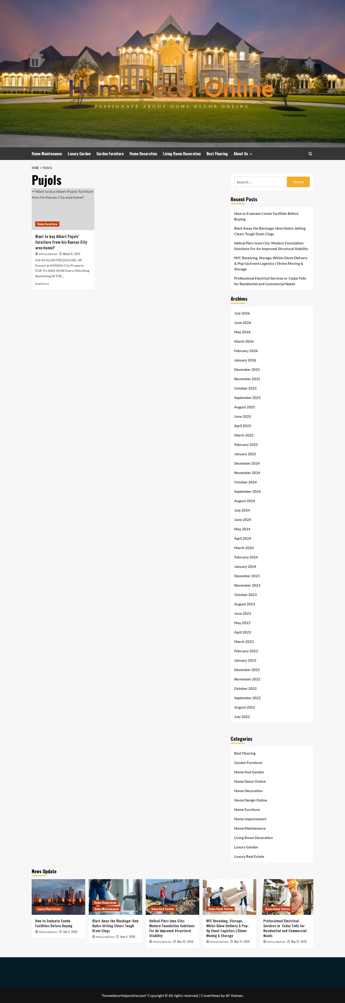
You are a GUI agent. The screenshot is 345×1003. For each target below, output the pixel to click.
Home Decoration (143, 153)
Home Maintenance (47, 153)
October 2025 (245, 388)
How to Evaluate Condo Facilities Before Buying (266, 216)
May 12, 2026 (299, 941)
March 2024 (244, 548)
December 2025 (247, 369)
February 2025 (246, 444)
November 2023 (247, 585)
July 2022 (242, 716)
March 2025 (244, 435)
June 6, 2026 (127, 936)
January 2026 (245, 360)
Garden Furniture (110, 153)
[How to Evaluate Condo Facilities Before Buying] (58, 897)
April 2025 (242, 426)
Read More (42, 283)
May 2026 (242, 332)
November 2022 (247, 679)
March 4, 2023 (71, 254)
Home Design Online (250, 800)
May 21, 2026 (242, 941)
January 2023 (245, 660)
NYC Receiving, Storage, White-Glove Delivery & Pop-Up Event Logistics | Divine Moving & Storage (270, 263)
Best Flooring (217, 153)
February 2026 (246, 351)
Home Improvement (250, 819)
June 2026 (242, 322)
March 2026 (244, 341)
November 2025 (247, 379)
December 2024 (247, 463)
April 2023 (242, 632)
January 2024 (245, 566)
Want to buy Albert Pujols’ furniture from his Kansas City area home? (61, 242)
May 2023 (242, 623)
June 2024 (242, 519)
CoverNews (210, 995)
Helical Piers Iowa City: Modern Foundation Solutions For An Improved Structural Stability (271, 246)
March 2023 (244, 641)
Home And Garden (249, 772)
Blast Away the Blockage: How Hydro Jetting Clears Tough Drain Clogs (270, 231)
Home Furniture (47, 224)
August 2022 (244, 707)
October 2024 (245, 482)
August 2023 (244, 604)
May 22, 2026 (185, 941)
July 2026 (242, 313)
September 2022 (247, 698)
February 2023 (246, 651)
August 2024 (244, 501)
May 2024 (242, 529)
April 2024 (242, 538)
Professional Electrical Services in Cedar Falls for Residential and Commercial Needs (270, 281)
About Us (241, 153)
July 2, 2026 (70, 932)
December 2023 (247, 576)
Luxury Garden (79, 153)
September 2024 (247, 491)
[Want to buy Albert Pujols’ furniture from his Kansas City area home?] (63, 209)
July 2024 (242, 510)
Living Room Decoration (182, 153)
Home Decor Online (250, 781)
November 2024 (247, 473)
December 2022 (247, 670)
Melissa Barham (48, 254)
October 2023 (245, 595)
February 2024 (246, 557)
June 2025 (242, 416)
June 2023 (242, 613)
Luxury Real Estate (249, 856)
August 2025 (244, 407)
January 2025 (245, 454)
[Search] (310, 154)
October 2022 (245, 688)
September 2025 (247, 397)
